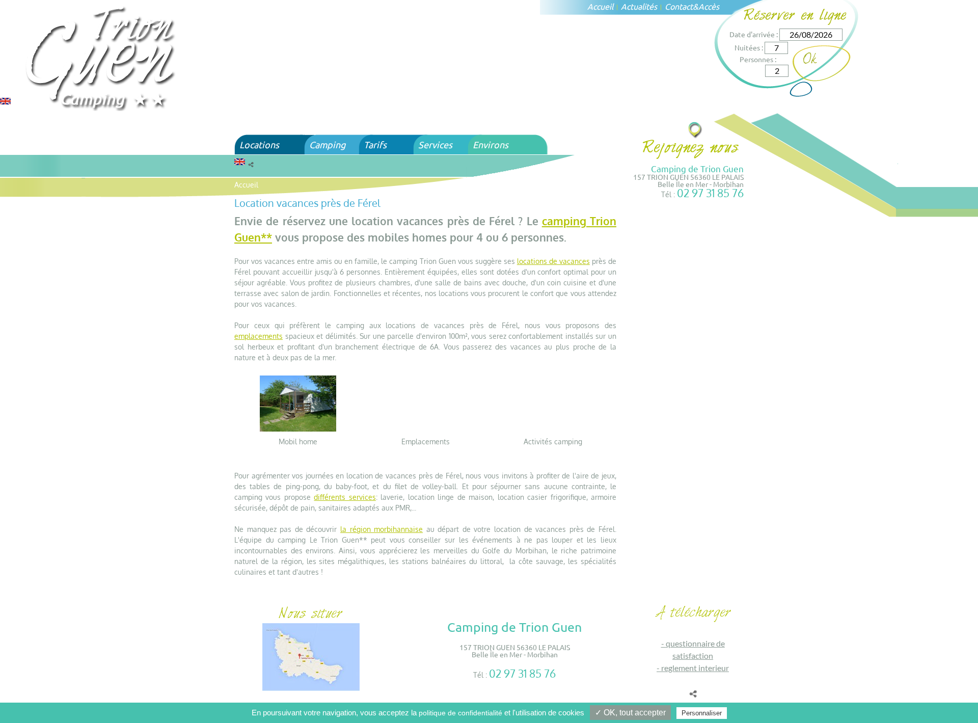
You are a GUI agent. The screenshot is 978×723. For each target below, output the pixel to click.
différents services (344, 497)
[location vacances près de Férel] (298, 402)
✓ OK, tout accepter (630, 712)
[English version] (5, 100)
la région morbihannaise (381, 529)
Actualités (639, 6)
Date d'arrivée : (753, 34)
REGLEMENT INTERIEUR (695, 668)
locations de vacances (553, 261)
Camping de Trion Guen (697, 168)
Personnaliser (702, 713)
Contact (679, 6)
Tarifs (375, 144)
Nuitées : (749, 47)
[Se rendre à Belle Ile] (695, 130)
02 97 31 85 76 (710, 193)
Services (435, 144)
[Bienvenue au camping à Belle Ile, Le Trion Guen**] (101, 57)
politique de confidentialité (460, 713)
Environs (490, 144)
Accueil (600, 6)
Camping (327, 144)
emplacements (258, 336)
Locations (259, 144)
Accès (708, 6)
